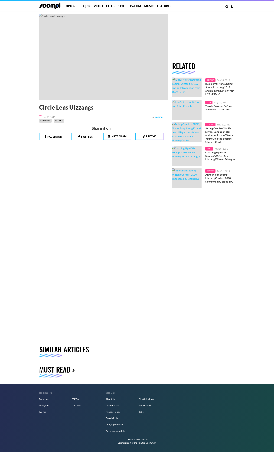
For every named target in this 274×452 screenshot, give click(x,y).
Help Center (145, 405)
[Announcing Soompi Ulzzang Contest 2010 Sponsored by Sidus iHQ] (187, 178)
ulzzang (59, 121)
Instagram (118, 136)
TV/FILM (135, 6)
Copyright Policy (114, 424)
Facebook (54, 136)
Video (98, 6)
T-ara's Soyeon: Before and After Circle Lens (218, 108)
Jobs (141, 411)
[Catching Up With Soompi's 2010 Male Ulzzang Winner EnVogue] (187, 156)
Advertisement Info (115, 430)
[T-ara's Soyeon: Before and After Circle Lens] (187, 110)
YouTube (76, 405)
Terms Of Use (112, 405)
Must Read (55, 369)
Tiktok (150, 136)
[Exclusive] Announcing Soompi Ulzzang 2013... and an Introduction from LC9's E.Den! (219, 88)
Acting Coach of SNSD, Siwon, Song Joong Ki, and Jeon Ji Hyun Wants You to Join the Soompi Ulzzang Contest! (219, 135)
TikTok (75, 399)
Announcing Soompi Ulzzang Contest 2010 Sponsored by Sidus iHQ (219, 178)
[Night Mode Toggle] (232, 7)
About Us (110, 399)
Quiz (86, 6)
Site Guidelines (146, 399)
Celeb (110, 6)
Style (122, 6)
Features (164, 6)
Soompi (159, 116)
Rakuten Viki (144, 443)
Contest (210, 80)
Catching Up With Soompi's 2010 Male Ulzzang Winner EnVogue (220, 156)
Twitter (86, 136)
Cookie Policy (113, 418)
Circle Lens (45, 121)
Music (149, 6)
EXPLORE (71, 6)
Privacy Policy (113, 411)
